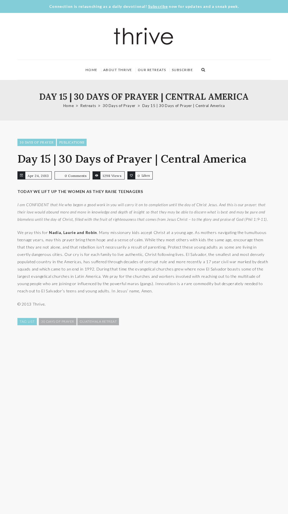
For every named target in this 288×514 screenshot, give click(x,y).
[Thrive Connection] (143, 36)
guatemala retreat (98, 321)
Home (92, 70)
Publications (71, 142)
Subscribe (158, 6)
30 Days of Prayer (119, 105)
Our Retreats (152, 70)
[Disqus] (144, 419)
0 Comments (76, 176)
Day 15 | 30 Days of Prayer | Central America (183, 105)
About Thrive (117, 70)
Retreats (88, 105)
